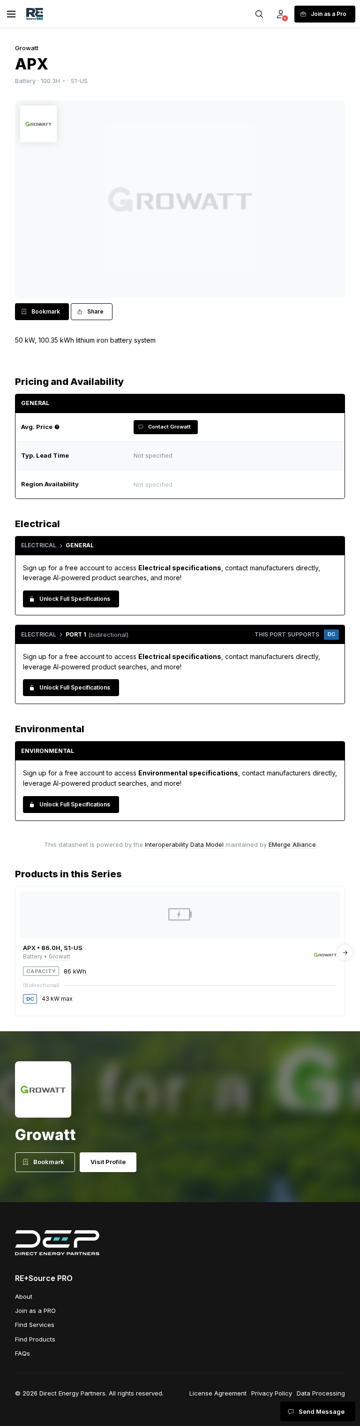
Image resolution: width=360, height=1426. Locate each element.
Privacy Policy (271, 1393)
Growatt (26, 48)
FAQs (22, 1353)
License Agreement (218, 1393)
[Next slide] (345, 952)
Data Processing (321, 1393)
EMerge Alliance (292, 844)
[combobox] (234, 484)
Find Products (35, 1339)
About (23, 1296)
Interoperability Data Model (184, 844)
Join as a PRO (35, 1310)
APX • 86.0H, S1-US (52, 947)
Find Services (34, 1324)
